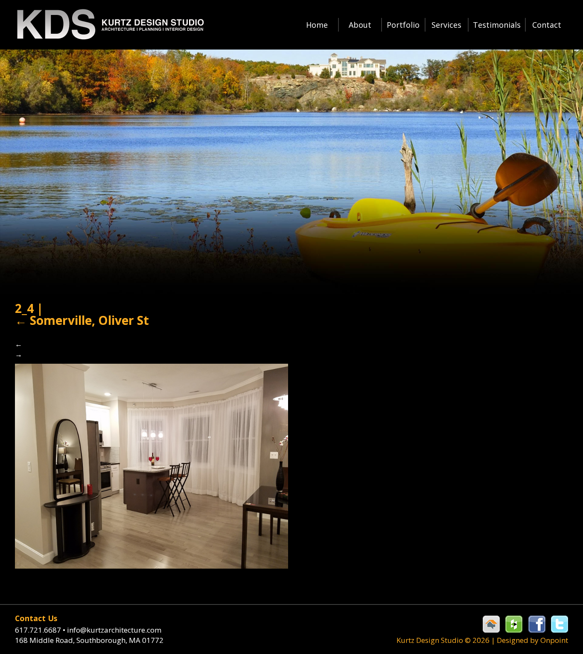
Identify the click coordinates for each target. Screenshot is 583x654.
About (360, 25)
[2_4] (151, 465)
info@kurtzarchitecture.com (114, 630)
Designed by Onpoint (532, 640)
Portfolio (403, 25)
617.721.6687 (40, 630)
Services (446, 25)
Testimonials (497, 25)
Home (317, 25)
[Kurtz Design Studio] (109, 25)
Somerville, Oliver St (82, 320)
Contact (546, 25)
